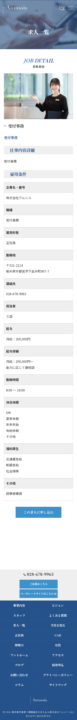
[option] (38, 96)
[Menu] (70, 7)
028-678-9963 (16, 293)
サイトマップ (58, 685)
